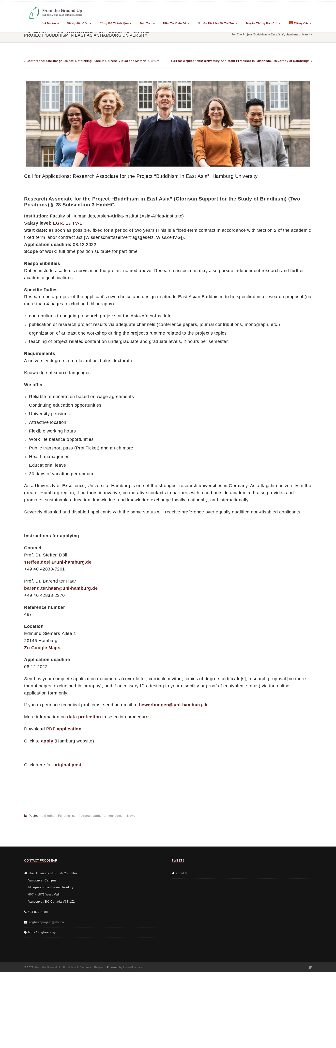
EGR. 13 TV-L (67, 223)
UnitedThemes (132, 967)
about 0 (181, 873)
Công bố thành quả (114, 23)
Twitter (310, 967)
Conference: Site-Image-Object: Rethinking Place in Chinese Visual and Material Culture (93, 61)
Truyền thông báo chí (261, 23)
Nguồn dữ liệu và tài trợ (216, 23)
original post (67, 764)
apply (47, 741)
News (131, 815)
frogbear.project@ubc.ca (46, 922)
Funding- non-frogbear (74, 815)
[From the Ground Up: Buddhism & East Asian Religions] (56, 16)
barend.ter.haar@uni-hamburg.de (61, 588)
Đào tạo (146, 23)
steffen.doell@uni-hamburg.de (58, 562)
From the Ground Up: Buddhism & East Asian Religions (70, 967)
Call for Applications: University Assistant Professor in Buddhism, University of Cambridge (240, 61)
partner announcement (108, 815)
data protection (84, 716)
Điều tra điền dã (174, 23)
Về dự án (49, 23)
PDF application (64, 728)
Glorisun (50, 815)
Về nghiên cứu (78, 23)
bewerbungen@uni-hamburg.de (174, 704)
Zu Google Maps (42, 647)
